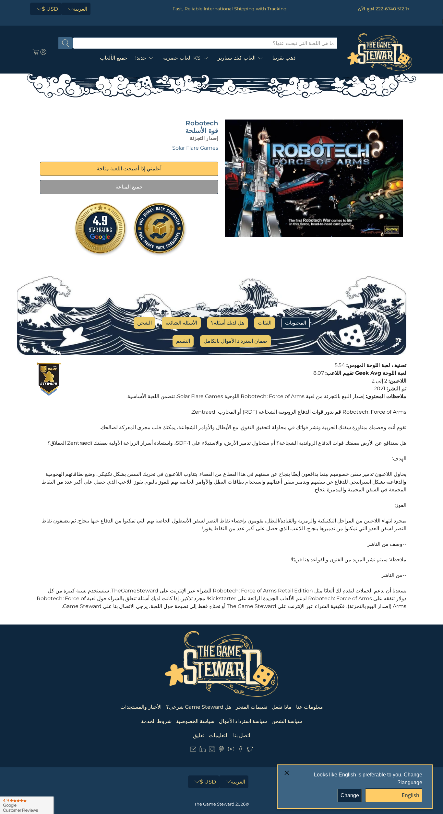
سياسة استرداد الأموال (243, 721)
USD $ (50, 9)
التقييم (183, 341)
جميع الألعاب (113, 58)
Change (350, 795)
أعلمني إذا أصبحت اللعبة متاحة (129, 169)
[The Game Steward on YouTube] (231, 750)
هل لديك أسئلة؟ (227, 323)
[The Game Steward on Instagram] (212, 750)
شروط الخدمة (156, 721)
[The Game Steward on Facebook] (240, 750)
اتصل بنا (241, 735)
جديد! (140, 58)
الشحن (144, 323)
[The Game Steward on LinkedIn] (202, 750)
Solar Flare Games (195, 148)
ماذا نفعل (282, 707)
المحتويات (295, 323)
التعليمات (219, 735)
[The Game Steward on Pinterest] (221, 750)
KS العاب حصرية (182, 58)
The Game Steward (214, 804)
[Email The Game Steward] (193, 750)
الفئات (264, 323)
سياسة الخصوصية (195, 721)
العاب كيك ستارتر (237, 58)
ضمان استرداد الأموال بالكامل (235, 341)
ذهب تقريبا (283, 58)
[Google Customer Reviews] (27, 805)
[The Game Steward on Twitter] (250, 750)
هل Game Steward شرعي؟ (198, 707)
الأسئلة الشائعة (181, 323)
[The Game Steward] (379, 52)
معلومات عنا (309, 707)
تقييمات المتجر (251, 707)
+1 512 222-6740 (393, 9)
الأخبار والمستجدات (141, 707)
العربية (80, 9)
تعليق (198, 735)
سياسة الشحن (286, 721)
